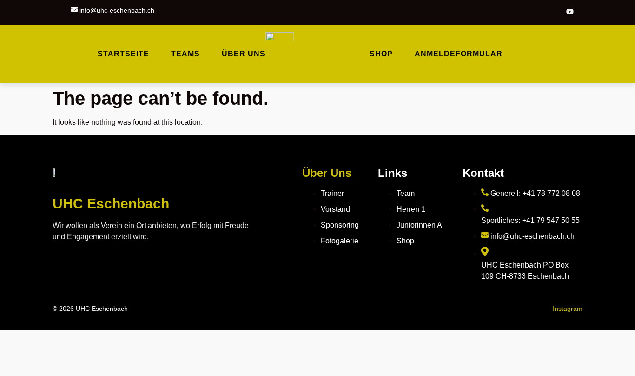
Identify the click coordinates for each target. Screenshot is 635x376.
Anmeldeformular (459, 54)
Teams (185, 54)
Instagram (567, 308)
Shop (381, 54)
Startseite (123, 54)
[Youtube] (570, 12)
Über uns (243, 54)
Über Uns (326, 173)
